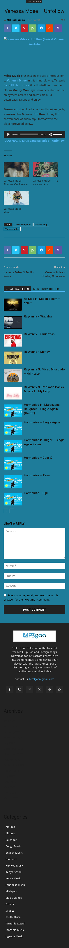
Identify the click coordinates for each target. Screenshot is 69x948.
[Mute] (50, 134)
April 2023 (10, 792)
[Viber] (58, 28)
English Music (14, 852)
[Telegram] (41, 28)
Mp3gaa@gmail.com (41, 679)
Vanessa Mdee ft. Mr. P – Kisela (19, 274)
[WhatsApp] (32, 28)
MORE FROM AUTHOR (46, 289)
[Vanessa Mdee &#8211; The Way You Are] (45, 169)
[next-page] (12, 511)
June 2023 (10, 781)
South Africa (13, 917)
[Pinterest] (24, 28)
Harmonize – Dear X (38, 457)
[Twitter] (16, 28)
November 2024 (13, 737)
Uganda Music (14, 936)
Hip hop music (20, 85)
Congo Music (13, 846)
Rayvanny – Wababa (38, 316)
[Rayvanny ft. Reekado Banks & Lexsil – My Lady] (13, 393)
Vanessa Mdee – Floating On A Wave (16, 182)
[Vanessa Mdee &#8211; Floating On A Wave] (16, 169)
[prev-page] (6, 511)
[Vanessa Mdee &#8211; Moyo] (16, 198)
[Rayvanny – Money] (13, 357)
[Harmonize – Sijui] (13, 499)
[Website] (49, 689)
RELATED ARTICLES (17, 289)
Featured (11, 859)
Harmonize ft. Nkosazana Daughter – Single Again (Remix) (42, 409)
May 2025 (9, 721)
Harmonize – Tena (37, 475)
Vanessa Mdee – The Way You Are (45, 182)
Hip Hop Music (15, 865)
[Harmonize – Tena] (13, 481)
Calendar (11, 840)
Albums (10, 827)
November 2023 (13, 754)
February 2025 (12, 732)
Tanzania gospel (15, 923)
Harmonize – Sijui (36, 493)
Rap (6, 85)
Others (10, 904)
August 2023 (11, 770)
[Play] (8, 134)
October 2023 (12, 759)
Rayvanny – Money (37, 352)
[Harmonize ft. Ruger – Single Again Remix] (13, 446)
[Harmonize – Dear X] (13, 463)
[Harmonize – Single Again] (13, 428)
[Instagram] (19, 689)
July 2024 (9, 743)
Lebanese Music (15, 885)
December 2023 (13, 748)
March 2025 (11, 726)
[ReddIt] (49, 28)
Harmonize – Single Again (42, 422)
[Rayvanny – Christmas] (13, 340)
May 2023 (9, 787)
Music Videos (14, 897)
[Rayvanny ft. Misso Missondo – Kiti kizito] (13, 375)
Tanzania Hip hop (22, 224)
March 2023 (11, 798)
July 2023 (9, 776)
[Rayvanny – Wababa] (13, 322)
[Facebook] (7, 28)
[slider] (58, 134)
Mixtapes (11, 891)
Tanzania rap (41, 224)
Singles (10, 910)
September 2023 (14, 765)
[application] (34, 134)
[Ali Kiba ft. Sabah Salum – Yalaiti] (13, 305)
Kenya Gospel (14, 872)
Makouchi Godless (16, 19)
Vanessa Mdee (17, 80)
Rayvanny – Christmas (39, 334)
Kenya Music (13, 878)
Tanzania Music (34, 1)
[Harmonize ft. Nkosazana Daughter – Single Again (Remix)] (13, 410)
